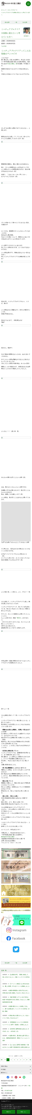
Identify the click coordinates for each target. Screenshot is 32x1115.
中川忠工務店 (10, 63)
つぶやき (3, 46)
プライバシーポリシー (17, 1106)
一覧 (16, 22)
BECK (19, 618)
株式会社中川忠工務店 (7, 836)
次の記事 (25, 22)
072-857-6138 (8, 1090)
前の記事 (7, 22)
